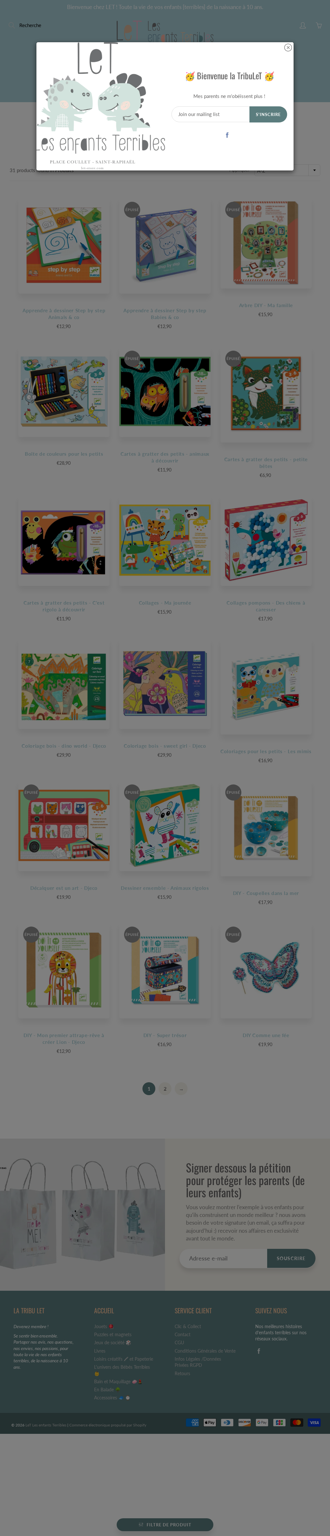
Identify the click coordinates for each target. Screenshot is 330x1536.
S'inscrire (268, 114)
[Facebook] (227, 135)
